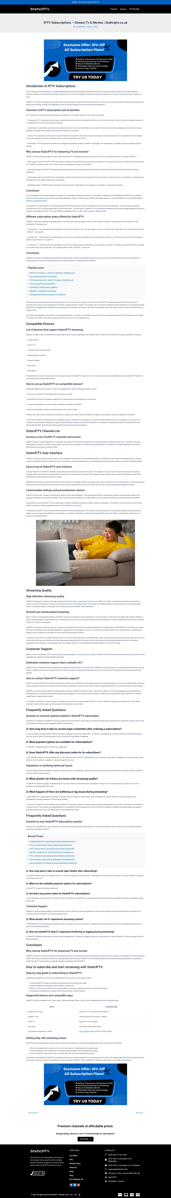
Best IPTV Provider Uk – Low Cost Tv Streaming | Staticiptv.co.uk (52, 273)
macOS (78, 505)
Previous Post (32, 1113)
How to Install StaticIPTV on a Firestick (43, 276)
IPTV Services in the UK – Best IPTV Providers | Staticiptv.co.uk (51, 280)
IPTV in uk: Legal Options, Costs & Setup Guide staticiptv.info (51, 845)
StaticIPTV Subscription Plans (36, 201)
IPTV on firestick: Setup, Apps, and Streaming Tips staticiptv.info (52, 859)
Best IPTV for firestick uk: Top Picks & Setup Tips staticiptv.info (52, 852)
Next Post (140, 1113)
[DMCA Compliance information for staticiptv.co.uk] (47, 1173)
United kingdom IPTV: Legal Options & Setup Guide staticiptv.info (52, 841)
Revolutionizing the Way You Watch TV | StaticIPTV (47, 294)
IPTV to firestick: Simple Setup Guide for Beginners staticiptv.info (52, 856)
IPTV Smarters (84, 1031)
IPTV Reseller (134, 9)
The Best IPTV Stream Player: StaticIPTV (44, 287)
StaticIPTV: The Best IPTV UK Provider (43, 291)
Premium (113, 9)
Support (123, 9)
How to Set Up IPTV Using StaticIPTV (43, 284)
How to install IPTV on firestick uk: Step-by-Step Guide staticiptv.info (53, 863)
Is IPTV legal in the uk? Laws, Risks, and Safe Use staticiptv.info (52, 849)
